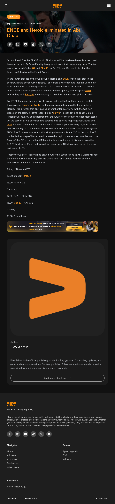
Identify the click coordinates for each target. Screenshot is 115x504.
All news (11, 455)
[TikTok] (33, 44)
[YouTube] (25, 44)
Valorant (67, 459)
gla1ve (56, 112)
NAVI (9, 124)
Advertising (13, 467)
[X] (41, 44)
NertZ (37, 105)
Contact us (13, 463)
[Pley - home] (57, 6)
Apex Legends (70, 451)
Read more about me (54, 378)
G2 (33, 68)
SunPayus (28, 105)
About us (12, 459)
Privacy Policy (31, 498)
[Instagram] (17, 44)
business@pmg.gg (16, 486)
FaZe (88, 90)
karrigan (29, 94)
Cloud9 (44, 68)
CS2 (65, 455)
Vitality (17, 202)
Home (10, 451)
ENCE (66, 78)
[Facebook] (10, 44)
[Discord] (49, 44)
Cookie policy (13, 498)
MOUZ (27, 176)
